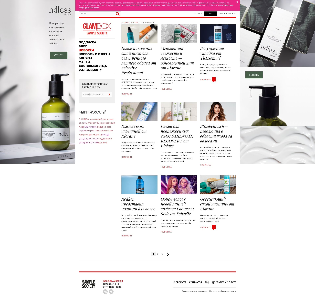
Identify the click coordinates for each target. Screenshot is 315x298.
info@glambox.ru (113, 281)
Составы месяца (93, 66)
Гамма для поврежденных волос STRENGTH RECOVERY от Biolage (177, 135)
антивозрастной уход (96, 119)
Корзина (198, 14)
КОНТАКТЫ (195, 282)
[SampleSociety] (97, 28)
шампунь (102, 142)
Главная (125, 23)
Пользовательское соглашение (195, 291)
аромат (110, 119)
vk (105, 291)
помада (99, 130)
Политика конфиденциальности (222, 291)
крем (102, 123)
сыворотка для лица (88, 135)
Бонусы (85, 58)
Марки (84, 62)
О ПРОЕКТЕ (179, 282)
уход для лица (88, 138)
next (166, 254)
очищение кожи (104, 127)
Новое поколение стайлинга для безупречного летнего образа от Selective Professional (138, 60)
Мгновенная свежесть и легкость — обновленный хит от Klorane (177, 57)
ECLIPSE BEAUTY (90, 70)
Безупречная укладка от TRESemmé (212, 53)
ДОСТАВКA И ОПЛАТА (224, 282)
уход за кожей (88, 142)
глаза (91, 123)
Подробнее (126, 94)
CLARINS (83, 119)
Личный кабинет (228, 14)
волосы (83, 122)
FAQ (207, 282)
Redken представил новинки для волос (138, 203)
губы (96, 122)
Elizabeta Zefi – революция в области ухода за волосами (216, 133)
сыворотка (108, 131)
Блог (83, 46)
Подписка (87, 42)
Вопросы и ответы (94, 54)
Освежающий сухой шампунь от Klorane (217, 203)
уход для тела (105, 138)
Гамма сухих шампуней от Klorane (134, 131)
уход (105, 134)
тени (99, 134)
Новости (86, 50)
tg (111, 291)
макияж (90, 126)
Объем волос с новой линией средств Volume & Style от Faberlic (177, 206)
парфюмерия (86, 130)
